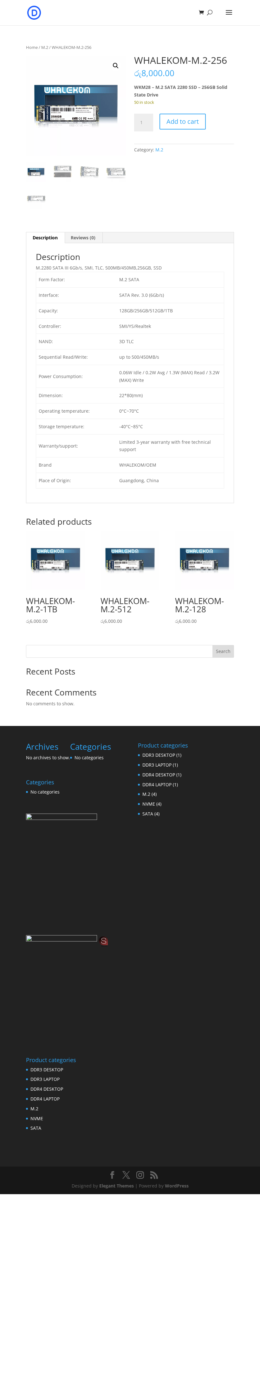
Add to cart (182, 121)
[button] (115, 65)
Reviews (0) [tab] (83, 238)
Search (223, 651)
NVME (36, 1118)
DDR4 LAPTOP (45, 1099)
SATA (35, 1128)
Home (32, 47)
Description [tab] (45, 238)
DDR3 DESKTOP (46, 1070)
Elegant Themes (116, 1186)
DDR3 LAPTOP (45, 1079)
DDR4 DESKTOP (46, 1089)
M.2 (44, 47)
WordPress (177, 1186)
